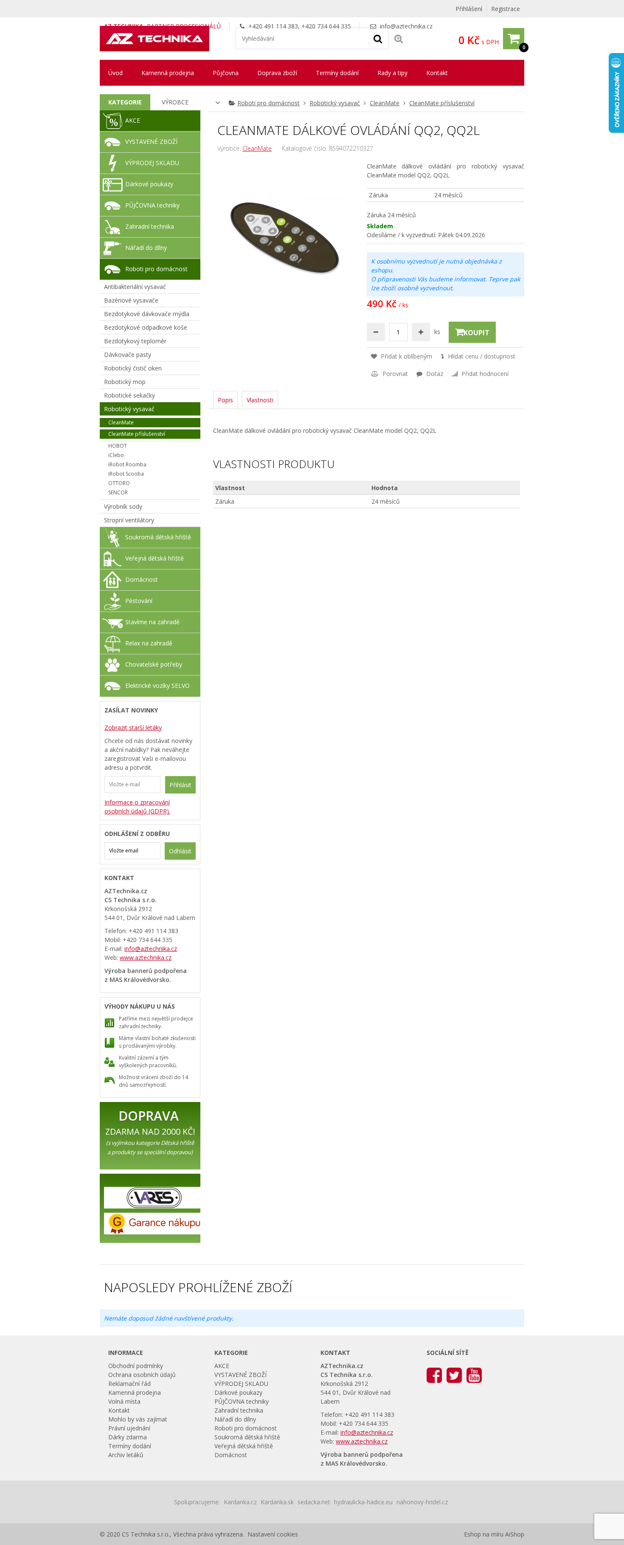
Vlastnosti (260, 400)
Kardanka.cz (240, 1502)
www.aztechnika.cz (145, 957)
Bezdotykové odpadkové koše (145, 327)
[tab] (125, 102)
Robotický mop (125, 382)
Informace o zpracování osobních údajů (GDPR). (137, 806)
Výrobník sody (123, 506)
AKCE (132, 120)
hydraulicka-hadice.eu (363, 1502)
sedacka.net (314, 1502)
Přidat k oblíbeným (405, 356)
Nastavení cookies (272, 1534)
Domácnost (141, 579)
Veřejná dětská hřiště (154, 558)
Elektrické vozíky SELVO (157, 685)
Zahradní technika (149, 226)
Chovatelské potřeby (153, 664)
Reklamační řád (129, 1384)
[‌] (434, 1375)
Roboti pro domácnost (268, 103)
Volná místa (124, 1401)
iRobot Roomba (127, 464)
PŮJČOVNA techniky (152, 205)
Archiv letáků (125, 1455)
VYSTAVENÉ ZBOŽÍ (151, 141)
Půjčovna (226, 73)
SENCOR (118, 492)
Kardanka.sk (277, 1502)
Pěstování (138, 601)
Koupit (476, 332)
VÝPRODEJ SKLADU (152, 163)
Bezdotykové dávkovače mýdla (146, 314)
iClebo (116, 455)
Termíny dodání (337, 73)
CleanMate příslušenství (442, 103)
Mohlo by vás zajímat (137, 1419)
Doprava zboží (277, 73)
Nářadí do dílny (146, 248)
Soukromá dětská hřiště (158, 537)
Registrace (505, 9)
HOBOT (117, 445)
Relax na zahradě (148, 643)
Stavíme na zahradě (152, 622)
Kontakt (437, 73)
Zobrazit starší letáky (133, 727)
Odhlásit (180, 851)
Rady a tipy (392, 73)
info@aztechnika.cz (406, 26)
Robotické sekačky (129, 395)
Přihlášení (468, 9)
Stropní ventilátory (129, 520)
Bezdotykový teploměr (135, 341)
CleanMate (384, 103)
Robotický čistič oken (133, 368)
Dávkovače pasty (127, 354)
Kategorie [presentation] (125, 102)
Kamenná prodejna (167, 73)
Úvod (115, 73)
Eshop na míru (483, 1534)
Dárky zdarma (127, 1437)
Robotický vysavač (334, 103)
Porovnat (394, 374)
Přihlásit (180, 785)
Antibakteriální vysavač (135, 287)
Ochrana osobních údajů (142, 1375)
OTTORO (119, 483)
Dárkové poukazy (149, 184)
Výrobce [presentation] (175, 102)
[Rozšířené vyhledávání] (398, 38)
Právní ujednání (129, 1428)
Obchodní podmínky (135, 1366)
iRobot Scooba (126, 473)
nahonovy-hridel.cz (422, 1502)
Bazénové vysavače (131, 300)
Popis (225, 400)
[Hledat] (378, 38)
